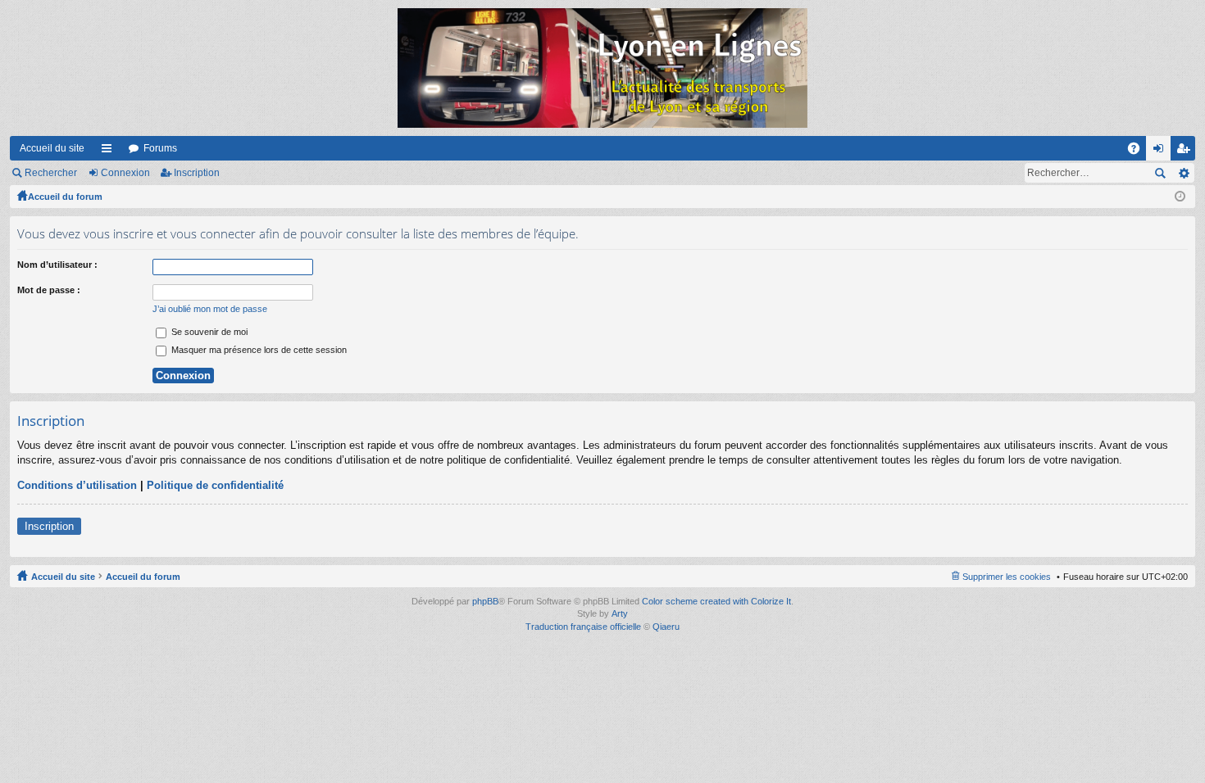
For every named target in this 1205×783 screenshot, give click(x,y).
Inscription (197, 173)
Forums (160, 148)
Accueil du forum (65, 196)
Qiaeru (666, 626)
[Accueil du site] (602, 68)
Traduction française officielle (583, 626)
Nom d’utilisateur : (57, 264)
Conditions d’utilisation (77, 485)
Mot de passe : (48, 290)
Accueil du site (52, 148)
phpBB (485, 601)
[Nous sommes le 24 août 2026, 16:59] (1180, 196)
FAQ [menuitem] (1139, 152)
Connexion (125, 173)
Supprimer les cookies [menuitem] (1006, 577)
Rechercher (51, 173)
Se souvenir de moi (208, 332)
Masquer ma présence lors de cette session (258, 350)
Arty (620, 613)
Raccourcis (110, 152)
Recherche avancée (1183, 173)
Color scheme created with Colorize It (716, 601)
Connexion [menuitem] (1162, 152)
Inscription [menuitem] (1186, 152)
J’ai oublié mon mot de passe (209, 309)
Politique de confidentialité (215, 485)
